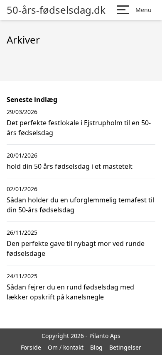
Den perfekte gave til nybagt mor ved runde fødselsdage (76, 248)
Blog (96, 347)
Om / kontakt (65, 347)
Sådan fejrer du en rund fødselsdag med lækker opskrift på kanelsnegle (70, 292)
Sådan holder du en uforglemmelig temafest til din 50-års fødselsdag (80, 204)
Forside (31, 347)
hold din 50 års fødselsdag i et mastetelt (70, 166)
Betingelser (125, 347)
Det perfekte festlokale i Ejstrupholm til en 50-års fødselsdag (79, 127)
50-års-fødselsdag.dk (56, 10)
